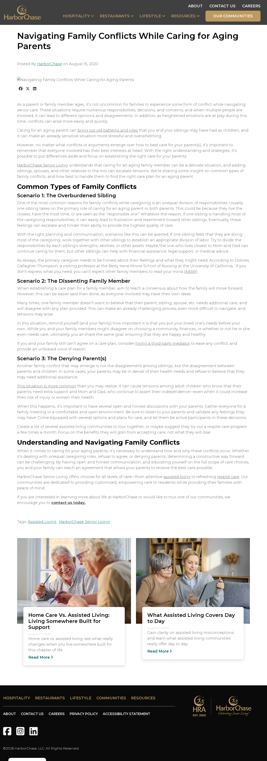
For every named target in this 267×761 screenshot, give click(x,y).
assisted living (177, 477)
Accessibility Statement (126, 714)
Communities (111, 698)
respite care (228, 477)
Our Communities (233, 16)
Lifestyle (150, 16)
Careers (251, 6)
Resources (183, 16)
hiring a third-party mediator (162, 343)
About (195, 6)
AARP (190, 271)
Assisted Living (42, 521)
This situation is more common (46, 386)
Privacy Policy (84, 714)
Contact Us (222, 6)
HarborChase (49, 64)
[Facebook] (7, 731)
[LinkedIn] (33, 731)
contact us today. (68, 502)
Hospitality (76, 16)
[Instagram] (20, 731)
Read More (39, 657)
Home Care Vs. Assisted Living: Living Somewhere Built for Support (69, 621)
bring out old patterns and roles (108, 130)
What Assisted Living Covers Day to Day (191, 618)
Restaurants (115, 16)
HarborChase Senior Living (42, 165)
